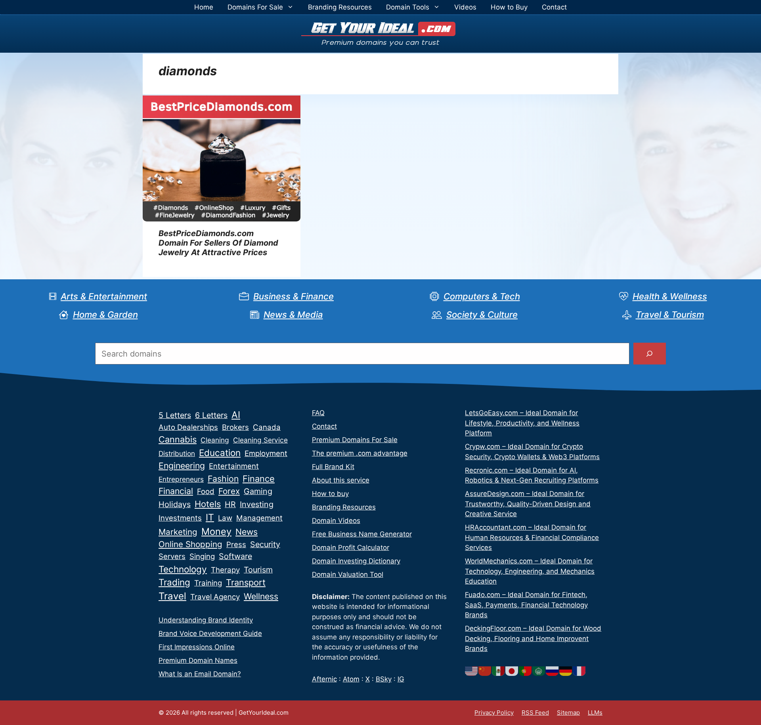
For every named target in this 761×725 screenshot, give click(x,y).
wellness (261, 596)
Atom (351, 679)
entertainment (234, 466)
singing (202, 556)
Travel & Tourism (670, 314)
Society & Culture (482, 314)
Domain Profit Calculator (350, 547)
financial (176, 491)
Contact (554, 7)
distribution (177, 453)
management (259, 518)
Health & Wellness (670, 296)
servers (172, 556)
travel (172, 596)
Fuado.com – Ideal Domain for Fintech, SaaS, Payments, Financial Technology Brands (526, 605)
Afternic (324, 679)
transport (246, 582)
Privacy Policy (494, 712)
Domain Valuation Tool (347, 574)
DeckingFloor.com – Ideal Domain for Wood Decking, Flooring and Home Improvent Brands (533, 638)
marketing (178, 532)
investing (256, 504)
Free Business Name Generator (362, 534)
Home (203, 7)
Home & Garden (105, 314)
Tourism (258, 569)
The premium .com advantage (359, 453)
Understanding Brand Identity (206, 620)
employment (266, 453)
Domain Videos (336, 521)
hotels (208, 504)
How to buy (330, 494)
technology (183, 569)
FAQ (318, 413)
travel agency (215, 596)
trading (174, 582)
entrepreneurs (181, 479)
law (225, 518)
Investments (180, 518)
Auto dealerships (188, 427)
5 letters (175, 415)
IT (210, 517)
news (246, 532)
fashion (223, 478)
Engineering (182, 465)
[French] (579, 671)
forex (229, 491)
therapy (225, 569)
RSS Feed (535, 712)
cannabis (178, 439)
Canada (267, 427)
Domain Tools (407, 7)
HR (230, 504)
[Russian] (552, 671)
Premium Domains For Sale (355, 440)
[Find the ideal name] (649, 354)
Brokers (235, 427)
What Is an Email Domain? (200, 674)
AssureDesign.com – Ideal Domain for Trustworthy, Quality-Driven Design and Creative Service (528, 504)
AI (235, 414)
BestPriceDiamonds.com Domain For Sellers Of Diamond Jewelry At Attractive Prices (218, 243)
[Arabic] (539, 671)
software (235, 556)
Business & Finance (293, 296)
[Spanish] (498, 671)
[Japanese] (512, 671)
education (220, 452)
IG (401, 679)
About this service (340, 480)
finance (259, 478)
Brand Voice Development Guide (210, 633)
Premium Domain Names (198, 660)
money (216, 531)
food (205, 491)
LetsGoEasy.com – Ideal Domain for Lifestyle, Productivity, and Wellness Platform (522, 423)
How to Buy (509, 7)
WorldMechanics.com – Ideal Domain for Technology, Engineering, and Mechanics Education (530, 571)
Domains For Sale (255, 7)
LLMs (595, 712)
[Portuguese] (525, 671)
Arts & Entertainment (104, 296)
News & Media (293, 314)
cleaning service (260, 440)
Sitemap (568, 712)
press (236, 544)
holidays (175, 504)
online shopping (190, 544)
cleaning (215, 440)
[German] (566, 671)
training (208, 583)
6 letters (211, 415)
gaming (258, 491)
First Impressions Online (197, 647)
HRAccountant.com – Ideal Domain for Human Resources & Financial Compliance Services (532, 537)
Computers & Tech (482, 296)
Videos (465, 7)
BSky (384, 679)
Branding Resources (340, 7)
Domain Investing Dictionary (356, 561)
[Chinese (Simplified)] (485, 671)
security (265, 544)
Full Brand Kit (333, 467)
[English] (471, 671)
